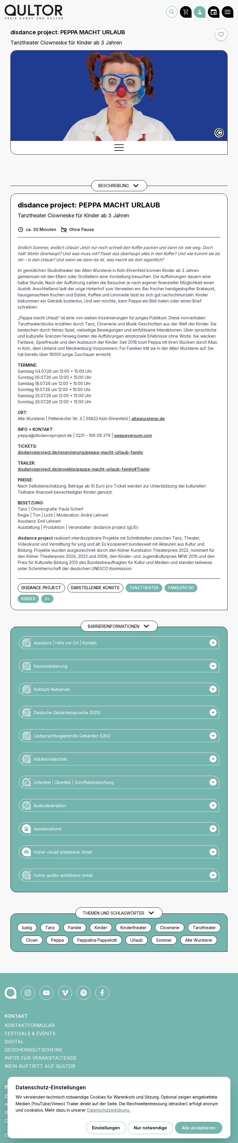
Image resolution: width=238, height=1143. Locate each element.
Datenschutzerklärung (108, 1110)
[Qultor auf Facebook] (102, 993)
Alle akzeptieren (198, 1127)
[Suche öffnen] (172, 12)
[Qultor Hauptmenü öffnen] (227, 12)
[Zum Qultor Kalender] (213, 12)
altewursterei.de (148, 418)
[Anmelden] (199, 12)
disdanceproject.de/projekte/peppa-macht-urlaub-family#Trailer (84, 469)
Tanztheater (144, 587)
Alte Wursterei (198, 940)
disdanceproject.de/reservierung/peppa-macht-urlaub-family (80, 452)
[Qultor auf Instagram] (28, 993)
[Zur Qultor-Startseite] (10, 993)
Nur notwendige (150, 1127)
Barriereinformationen (113, 626)
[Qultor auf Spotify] (84, 993)
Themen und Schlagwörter (113, 913)
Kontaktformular (30, 1025)
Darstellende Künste (95, 587)
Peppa (57, 940)
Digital (14, 1042)
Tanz (50, 927)
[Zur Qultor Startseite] (34, 12)
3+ (47, 598)
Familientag (181, 587)
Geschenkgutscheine (33, 1050)
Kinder (28, 598)
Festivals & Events (30, 1033)
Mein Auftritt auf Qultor (40, 1066)
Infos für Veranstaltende (41, 1058)
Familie (74, 927)
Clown (32, 940)
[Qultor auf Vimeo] (65, 993)
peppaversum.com (133, 435)
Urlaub (136, 940)
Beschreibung (113, 185)
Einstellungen (106, 1127)
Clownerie (169, 927)
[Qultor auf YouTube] (46, 993)
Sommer (164, 940)
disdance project (41, 587)
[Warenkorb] (186, 12)
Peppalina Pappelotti (97, 940)
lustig (27, 927)
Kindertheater (133, 927)
